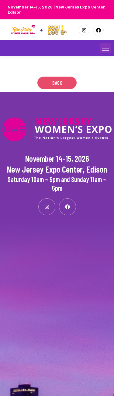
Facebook (98, 30)
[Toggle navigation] (105, 48)
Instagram (84, 30)
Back (57, 83)
